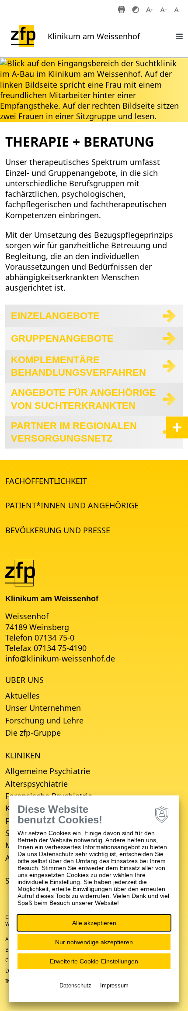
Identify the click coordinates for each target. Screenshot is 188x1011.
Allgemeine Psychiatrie (47, 771)
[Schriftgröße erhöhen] (149, 9)
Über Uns (24, 680)
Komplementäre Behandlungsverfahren (78, 366)
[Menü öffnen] (179, 36)
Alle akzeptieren (94, 922)
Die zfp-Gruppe (33, 732)
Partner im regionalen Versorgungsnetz (74, 432)
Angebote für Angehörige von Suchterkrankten (83, 399)
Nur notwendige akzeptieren (94, 942)
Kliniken (23, 755)
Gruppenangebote (62, 338)
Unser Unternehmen (43, 708)
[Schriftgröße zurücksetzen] (177, 9)
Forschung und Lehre (44, 720)
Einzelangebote (55, 315)
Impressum (114, 985)
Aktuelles (22, 695)
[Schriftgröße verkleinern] (163, 9)
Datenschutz (75, 985)
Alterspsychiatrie (36, 783)
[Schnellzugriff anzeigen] (177, 427)
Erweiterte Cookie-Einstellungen (94, 961)
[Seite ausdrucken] (121, 9)
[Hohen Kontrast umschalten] (135, 9)
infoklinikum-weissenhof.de (60, 658)
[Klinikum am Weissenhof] (20, 572)
